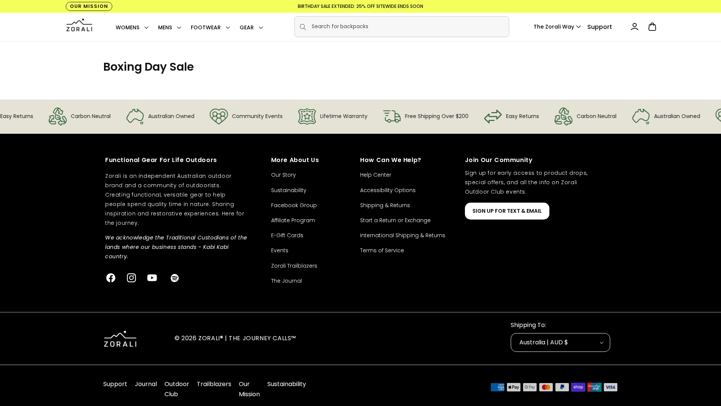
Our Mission (89, 6)
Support (599, 27)
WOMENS (127, 27)
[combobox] (402, 26)
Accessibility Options (388, 190)
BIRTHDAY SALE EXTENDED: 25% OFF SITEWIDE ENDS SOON (360, 6)
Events (279, 250)
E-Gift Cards (287, 235)
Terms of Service (382, 250)
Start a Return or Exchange (395, 220)
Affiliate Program (293, 220)
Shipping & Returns (385, 205)
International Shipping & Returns (402, 235)
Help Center (375, 175)
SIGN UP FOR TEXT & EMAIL (507, 211)
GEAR (247, 27)
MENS (165, 27)
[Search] (303, 27)
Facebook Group (294, 205)
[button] (127, 27)
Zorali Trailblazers (294, 266)
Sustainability (288, 190)
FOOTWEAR (206, 27)
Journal (146, 384)
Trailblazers (214, 384)
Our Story (283, 175)
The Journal (286, 281)
